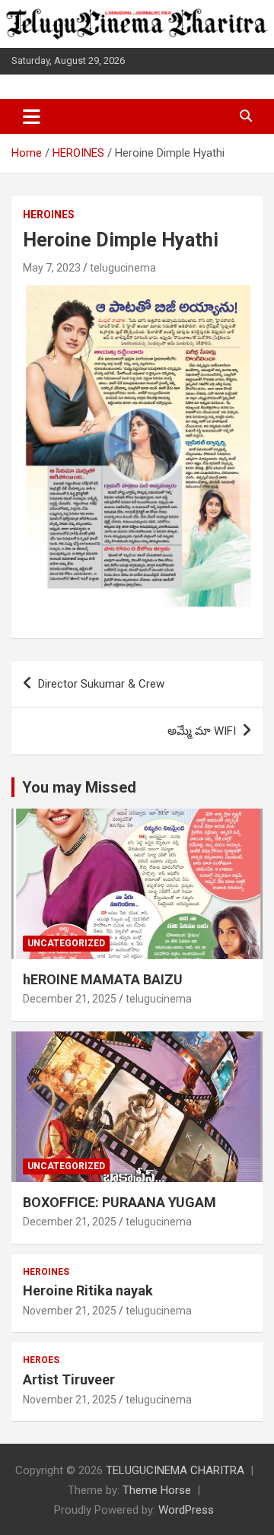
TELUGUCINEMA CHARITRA (175, 1470)
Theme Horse (157, 1490)
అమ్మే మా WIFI (201, 731)
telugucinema (123, 268)
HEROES (41, 1360)
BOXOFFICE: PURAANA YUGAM (119, 1202)
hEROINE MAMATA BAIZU (103, 979)
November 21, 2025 (69, 1311)
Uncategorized (66, 943)
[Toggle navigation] (31, 116)
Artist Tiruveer (69, 1379)
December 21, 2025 (69, 999)
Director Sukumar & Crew (101, 684)
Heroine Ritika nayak (88, 1290)
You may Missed (79, 787)
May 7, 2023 (52, 268)
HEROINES (49, 214)
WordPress (186, 1510)
